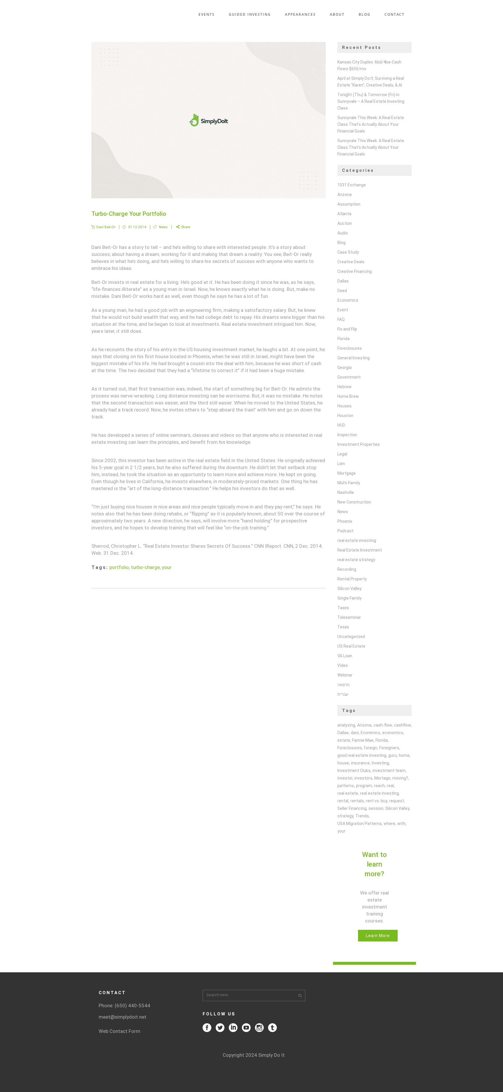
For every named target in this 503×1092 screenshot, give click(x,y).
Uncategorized (351, 636)
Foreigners (389, 747)
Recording (346, 569)
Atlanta (344, 213)
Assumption (348, 204)
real (390, 785)
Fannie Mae (362, 740)
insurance (360, 763)
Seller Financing (351, 808)
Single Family (349, 598)
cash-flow (382, 725)
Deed (342, 290)
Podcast (345, 531)
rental (342, 800)
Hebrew (344, 386)
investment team (389, 770)
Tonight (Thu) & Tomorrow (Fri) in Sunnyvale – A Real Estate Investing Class (370, 101)
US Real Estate (351, 646)
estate (343, 740)
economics (392, 732)
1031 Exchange (351, 185)
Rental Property (352, 579)
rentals (357, 800)
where (389, 823)
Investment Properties (358, 444)
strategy (345, 816)
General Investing (353, 358)
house (343, 763)
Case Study (348, 252)
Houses (344, 406)
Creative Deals (350, 261)
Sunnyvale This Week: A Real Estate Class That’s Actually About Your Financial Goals (370, 124)
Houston (345, 415)
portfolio (119, 567)
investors (363, 778)
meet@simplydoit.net (122, 1017)
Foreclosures (349, 348)
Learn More (378, 935)
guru (392, 755)
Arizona (344, 194)
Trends (362, 816)
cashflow (402, 725)
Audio (342, 233)
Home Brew (348, 396)
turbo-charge (145, 567)
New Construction (354, 502)
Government (349, 377)
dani (355, 732)
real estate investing (356, 540)
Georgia (344, 367)
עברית (342, 694)
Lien (341, 463)
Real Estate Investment (359, 550)
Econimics (370, 732)
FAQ (341, 319)
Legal (342, 454)
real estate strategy (356, 559)
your (166, 567)
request (396, 800)
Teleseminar (349, 617)
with (401, 823)
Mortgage (346, 473)
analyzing (346, 725)
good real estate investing (361, 755)
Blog (341, 242)
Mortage (382, 778)
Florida (343, 338)
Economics (347, 300)
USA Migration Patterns (359, 823)
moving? (400, 778)
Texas (343, 627)
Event (342, 310)
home (404, 755)
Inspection (347, 434)
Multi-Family (348, 482)
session (376, 808)
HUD (341, 425)
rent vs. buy (376, 800)
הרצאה (343, 684)
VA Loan (344, 655)
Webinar (345, 675)
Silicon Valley (349, 588)
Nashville (345, 492)
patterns (345, 785)
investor (345, 778)
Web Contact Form (119, 1031)
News (163, 227)
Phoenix (344, 521)
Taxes (343, 607)
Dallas (343, 281)
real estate (347, 793)
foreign (370, 747)
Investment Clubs (354, 770)
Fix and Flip (347, 329)
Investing (380, 763)
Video (342, 665)
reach (379, 785)
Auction (344, 223)
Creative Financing (354, 271)
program (364, 785)
